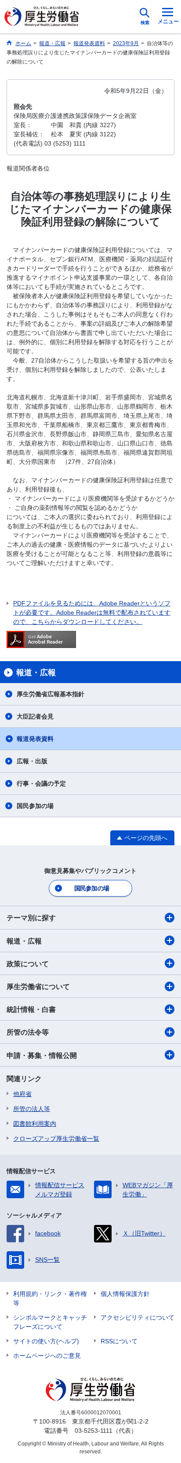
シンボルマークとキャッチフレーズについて (50, 1322)
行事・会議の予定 (41, 783)
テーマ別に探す (31, 918)
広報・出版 (32, 761)
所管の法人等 (31, 1108)
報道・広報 (24, 941)
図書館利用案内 (34, 1123)
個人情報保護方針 (125, 1293)
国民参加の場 (35, 805)
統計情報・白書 (31, 1009)
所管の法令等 (28, 1032)
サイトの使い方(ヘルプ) (46, 1341)
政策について (28, 964)
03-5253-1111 (93, 1430)
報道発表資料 (35, 738)
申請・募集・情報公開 (42, 1055)
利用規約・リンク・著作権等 (50, 1298)
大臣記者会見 (35, 716)
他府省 (22, 1093)
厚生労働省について (38, 986)
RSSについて (119, 1341)
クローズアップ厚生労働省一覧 (56, 1138)
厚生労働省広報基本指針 (50, 694)
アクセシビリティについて (137, 1317)
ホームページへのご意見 (47, 1355)
